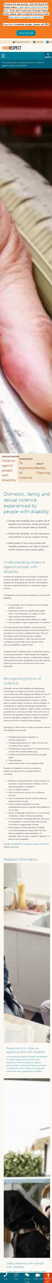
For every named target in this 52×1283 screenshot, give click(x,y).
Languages (39, 42)
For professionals (9, 62)
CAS (50, 42)
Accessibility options (22, 42)
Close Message (26, 33)
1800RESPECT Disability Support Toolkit (28, 844)
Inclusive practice (26, 62)
